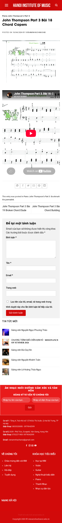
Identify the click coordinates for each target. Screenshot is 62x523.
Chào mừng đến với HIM (16, 461)
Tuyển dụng (10, 475)
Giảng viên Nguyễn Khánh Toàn (25, 360)
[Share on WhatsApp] (17, 185)
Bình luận (11, 237)
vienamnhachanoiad (36, 32)
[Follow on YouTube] (35, 446)
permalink (9, 199)
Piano (38, 479)
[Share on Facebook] (22, 185)
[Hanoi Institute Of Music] (32, 5)
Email (9, 275)
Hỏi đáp (8, 470)
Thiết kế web (23, 515)
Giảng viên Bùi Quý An (21, 350)
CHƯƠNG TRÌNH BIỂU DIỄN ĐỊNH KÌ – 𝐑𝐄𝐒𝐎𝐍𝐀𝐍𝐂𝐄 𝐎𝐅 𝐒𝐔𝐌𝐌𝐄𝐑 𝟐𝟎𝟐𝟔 (34, 341)
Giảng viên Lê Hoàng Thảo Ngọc (26, 369)
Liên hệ (8, 465)
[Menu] (6, 5)
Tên (8, 263)
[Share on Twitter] (28, 185)
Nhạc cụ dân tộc (43, 488)
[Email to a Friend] (33, 185)
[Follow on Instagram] (30, 446)
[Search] (56, 5)
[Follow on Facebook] (27, 446)
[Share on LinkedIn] (44, 185)
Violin (38, 465)
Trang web (11, 288)
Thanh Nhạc (41, 484)
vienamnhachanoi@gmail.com (21, 440)
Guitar (38, 470)
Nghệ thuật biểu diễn (45, 475)
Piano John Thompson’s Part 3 (16, 16)
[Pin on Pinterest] (39, 185)
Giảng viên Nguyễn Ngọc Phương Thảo (29, 330)
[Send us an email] (32, 446)
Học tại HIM (41, 461)
